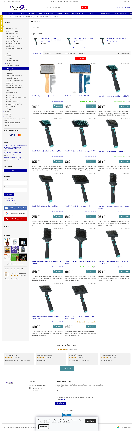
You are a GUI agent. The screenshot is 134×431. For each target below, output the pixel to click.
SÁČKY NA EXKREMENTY (14, 88)
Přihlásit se (9, 194)
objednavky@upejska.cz (39, 385)
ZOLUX (10, 71)
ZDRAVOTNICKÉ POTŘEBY (14, 104)
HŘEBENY (10, 73)
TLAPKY (9, 58)
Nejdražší (58, 53)
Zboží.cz (63, 410)
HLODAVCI (8, 114)
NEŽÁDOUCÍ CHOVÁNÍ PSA (15, 80)
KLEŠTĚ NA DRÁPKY (13, 61)
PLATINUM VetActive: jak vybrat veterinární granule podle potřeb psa (14, 158)
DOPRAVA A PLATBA (57, 1)
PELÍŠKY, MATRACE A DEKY (15, 85)
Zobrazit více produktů (79, 48)
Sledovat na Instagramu (16, 264)
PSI (6, 26)
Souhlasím (90, 421)
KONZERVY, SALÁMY (12, 31)
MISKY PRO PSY (11, 83)
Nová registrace (8, 198)
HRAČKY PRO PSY (11, 46)
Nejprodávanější (70, 53)
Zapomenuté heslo (9, 200)
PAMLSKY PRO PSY (12, 34)
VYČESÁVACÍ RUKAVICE (14, 75)
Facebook (35, 391)
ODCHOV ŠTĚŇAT (11, 93)
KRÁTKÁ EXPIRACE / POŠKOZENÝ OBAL (15, 119)
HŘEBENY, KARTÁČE (13, 66)
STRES (8, 90)
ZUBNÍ (9, 56)
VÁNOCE (9, 109)
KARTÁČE (10, 68)
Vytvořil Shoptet (126, 427)
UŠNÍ (8, 53)
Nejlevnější (48, 53)
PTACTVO (7, 116)
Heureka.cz (69, 410)
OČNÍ (8, 51)
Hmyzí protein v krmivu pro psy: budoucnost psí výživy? (13, 153)
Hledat (84, 7)
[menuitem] (4, 13)
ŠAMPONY (10, 63)
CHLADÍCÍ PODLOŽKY (12, 102)
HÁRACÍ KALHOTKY (13, 78)
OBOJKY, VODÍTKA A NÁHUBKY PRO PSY (16, 98)
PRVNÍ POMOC (10, 107)
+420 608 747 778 (37, 388)
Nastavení (43, 427)
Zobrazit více (67, 369)
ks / (15, 170)
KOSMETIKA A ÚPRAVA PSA (14, 48)
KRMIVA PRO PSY (11, 29)
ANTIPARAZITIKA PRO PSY (14, 39)
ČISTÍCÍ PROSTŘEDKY (13, 43)
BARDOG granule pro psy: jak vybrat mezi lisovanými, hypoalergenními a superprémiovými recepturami (15, 147)
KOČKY (7, 111)
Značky (7, 125)
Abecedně (82, 53)
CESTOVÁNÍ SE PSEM (12, 41)
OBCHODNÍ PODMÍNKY (72, 1)
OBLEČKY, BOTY (11, 95)
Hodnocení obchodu (67, 345)
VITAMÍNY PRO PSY (12, 36)
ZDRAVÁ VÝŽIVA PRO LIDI (12, 123)
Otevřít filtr (81, 58)
